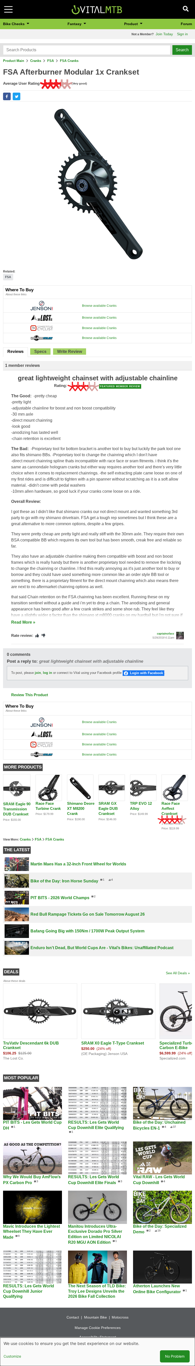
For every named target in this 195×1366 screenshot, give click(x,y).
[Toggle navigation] (8, 9)
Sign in (182, 34)
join (38, 673)
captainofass (165, 633)
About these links (16, 294)
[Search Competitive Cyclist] (41, 328)
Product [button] (131, 24)
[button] (7, 96)
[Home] (97, 9)
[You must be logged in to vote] (37, 635)
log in (47, 673)
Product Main (13, 61)
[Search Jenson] (41, 305)
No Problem (175, 1356)
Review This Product (29, 695)
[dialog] (97, 1352)
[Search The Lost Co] (41, 317)
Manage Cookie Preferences (98, 1328)
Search (182, 50)
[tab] (15, 352)
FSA (50, 61)
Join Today (164, 34)
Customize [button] (12, 1356)
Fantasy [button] (75, 24)
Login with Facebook (146, 673)
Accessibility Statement (97, 1337)
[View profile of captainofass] (180, 635)
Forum (186, 24)
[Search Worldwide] (41, 337)
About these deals (14, 980)
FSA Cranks (69, 61)
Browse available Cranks (99, 306)
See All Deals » (178, 973)
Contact (73, 1317)
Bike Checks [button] (14, 24)
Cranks (35, 61)
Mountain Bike (95, 1317)
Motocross (120, 1317)
